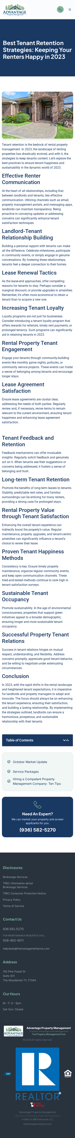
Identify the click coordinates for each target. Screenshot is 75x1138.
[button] (70, 9)
